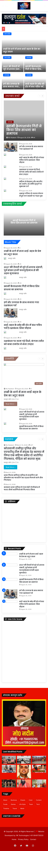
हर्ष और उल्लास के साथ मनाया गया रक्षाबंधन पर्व (11, 86)
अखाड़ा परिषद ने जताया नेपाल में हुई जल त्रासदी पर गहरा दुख (31, 194)
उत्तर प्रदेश (7, 34)
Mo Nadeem (12, 137)
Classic (22, 800)
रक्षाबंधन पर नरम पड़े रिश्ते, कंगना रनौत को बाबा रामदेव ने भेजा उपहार (31, 172)
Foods (5, 804)
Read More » (10, 404)
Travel (15, 808)
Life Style (22, 804)
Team (31, 804)
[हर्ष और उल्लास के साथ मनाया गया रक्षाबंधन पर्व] (13, 80)
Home (14, 839)
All (27, 96)
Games (13, 804)
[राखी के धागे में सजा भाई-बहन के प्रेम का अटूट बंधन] (24, 42)
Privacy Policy (23, 839)
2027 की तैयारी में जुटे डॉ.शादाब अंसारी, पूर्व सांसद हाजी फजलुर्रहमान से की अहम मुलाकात (23, 270)
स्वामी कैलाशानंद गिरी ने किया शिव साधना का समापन (34, 69)
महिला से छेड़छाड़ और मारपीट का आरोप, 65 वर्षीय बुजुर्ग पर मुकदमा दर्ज (30, 184)
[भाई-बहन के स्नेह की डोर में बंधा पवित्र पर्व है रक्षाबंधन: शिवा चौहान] (35, 80)
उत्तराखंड (28, 57)
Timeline (6, 808)
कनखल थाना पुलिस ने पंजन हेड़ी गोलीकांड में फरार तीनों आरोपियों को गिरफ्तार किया (22, 488)
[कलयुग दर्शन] (24, 6)
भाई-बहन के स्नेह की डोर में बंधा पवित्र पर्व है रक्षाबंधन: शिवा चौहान (34, 88)
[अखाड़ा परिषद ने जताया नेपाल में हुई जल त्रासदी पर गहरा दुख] (5, 190)
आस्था (31, 96)
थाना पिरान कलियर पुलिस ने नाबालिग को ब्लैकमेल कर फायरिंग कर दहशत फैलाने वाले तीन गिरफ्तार (23, 477)
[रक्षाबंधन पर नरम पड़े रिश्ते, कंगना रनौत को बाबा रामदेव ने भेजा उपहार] (5, 166)
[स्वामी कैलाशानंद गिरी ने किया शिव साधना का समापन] (35, 63)
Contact (33, 839)
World (22, 808)
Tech (38, 804)
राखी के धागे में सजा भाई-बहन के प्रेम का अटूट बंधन (21, 50)
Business (14, 800)
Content (38, 800)
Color (30, 800)
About (5, 800)
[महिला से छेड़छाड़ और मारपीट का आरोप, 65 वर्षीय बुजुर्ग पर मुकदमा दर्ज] (5, 178)
